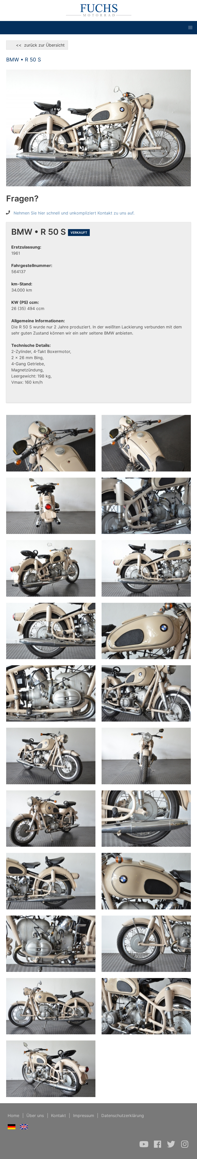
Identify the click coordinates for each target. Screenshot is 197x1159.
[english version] (23, 1127)
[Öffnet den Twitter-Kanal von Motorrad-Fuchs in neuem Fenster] (172, 1146)
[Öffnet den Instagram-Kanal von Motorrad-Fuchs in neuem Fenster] (185, 1146)
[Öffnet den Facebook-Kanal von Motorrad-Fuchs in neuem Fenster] (158, 1146)
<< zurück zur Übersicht (37, 45)
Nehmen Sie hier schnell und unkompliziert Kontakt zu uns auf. (74, 213)
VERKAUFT (79, 232)
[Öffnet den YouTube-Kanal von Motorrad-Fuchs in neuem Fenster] (144, 1146)
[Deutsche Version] (11, 1127)
